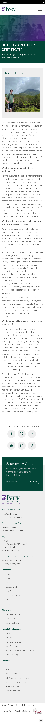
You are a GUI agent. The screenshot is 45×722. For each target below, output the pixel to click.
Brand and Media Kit (14, 686)
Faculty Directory (13, 614)
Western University (23, 711)
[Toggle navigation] (40, 9)
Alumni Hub (10, 669)
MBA (8, 578)
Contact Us (10, 619)
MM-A (8, 591)
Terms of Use (29, 705)
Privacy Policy (7, 711)
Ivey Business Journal (15, 646)
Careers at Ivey (12, 623)
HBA (8, 574)
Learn (8, 665)
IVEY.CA (5, 2)
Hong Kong (10, 604)
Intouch (9, 638)
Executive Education (14, 595)
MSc (8, 583)
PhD (7, 600)
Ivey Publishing (12, 655)
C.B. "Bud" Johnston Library (17, 678)
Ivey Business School (11, 510)
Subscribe (33, 481)
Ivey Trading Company (15, 691)
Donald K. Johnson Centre (13, 523)
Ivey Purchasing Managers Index (20, 650)
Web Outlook (11, 674)
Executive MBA (12, 587)
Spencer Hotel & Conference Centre (17, 556)
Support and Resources (16, 682)
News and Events (13, 642)
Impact (9, 633)
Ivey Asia (5, 536)
